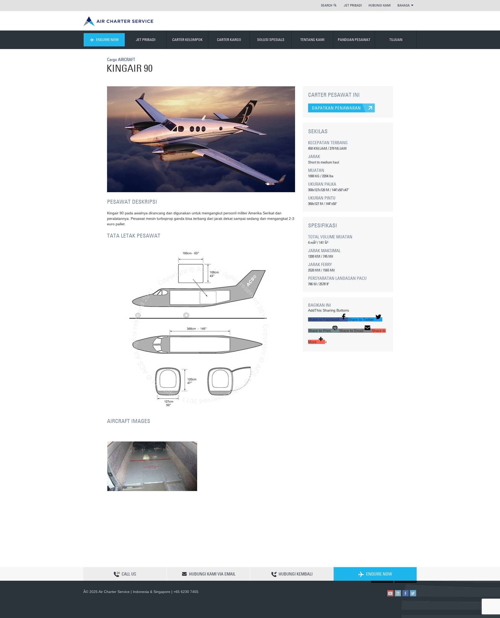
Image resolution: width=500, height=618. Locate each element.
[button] (328, 319)
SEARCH (326, 5)
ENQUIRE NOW (107, 39)
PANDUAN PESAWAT (354, 39)
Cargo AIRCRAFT (121, 59)
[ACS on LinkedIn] (398, 593)
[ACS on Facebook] (405, 593)
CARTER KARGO (229, 39)
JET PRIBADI (353, 5)
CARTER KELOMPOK (187, 39)
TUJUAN (395, 39)
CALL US (129, 574)
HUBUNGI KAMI (379, 5)
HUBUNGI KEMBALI (295, 574)
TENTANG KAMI (312, 39)
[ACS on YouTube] (390, 593)
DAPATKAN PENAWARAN (336, 108)
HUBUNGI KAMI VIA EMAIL (212, 574)
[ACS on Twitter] (413, 593)
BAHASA (403, 5)
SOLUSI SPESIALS (270, 39)
